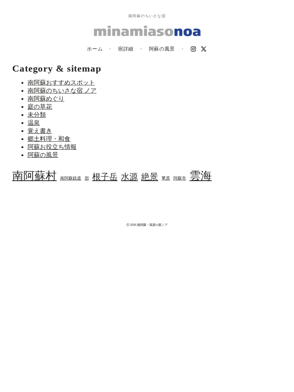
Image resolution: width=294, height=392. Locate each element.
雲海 (200, 176)
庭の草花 (40, 106)
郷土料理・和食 (49, 139)
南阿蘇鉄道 (70, 178)
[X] (204, 49)
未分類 (37, 114)
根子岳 (105, 176)
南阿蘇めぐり (46, 98)
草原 (166, 178)
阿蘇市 (179, 178)
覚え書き (40, 130)
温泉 (34, 122)
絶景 (149, 176)
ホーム (95, 49)
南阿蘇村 (34, 176)
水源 (129, 176)
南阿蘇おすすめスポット (61, 82)
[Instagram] (193, 49)
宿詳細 (126, 49)
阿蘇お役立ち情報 (52, 147)
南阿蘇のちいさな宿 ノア (62, 90)
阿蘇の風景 (162, 49)
